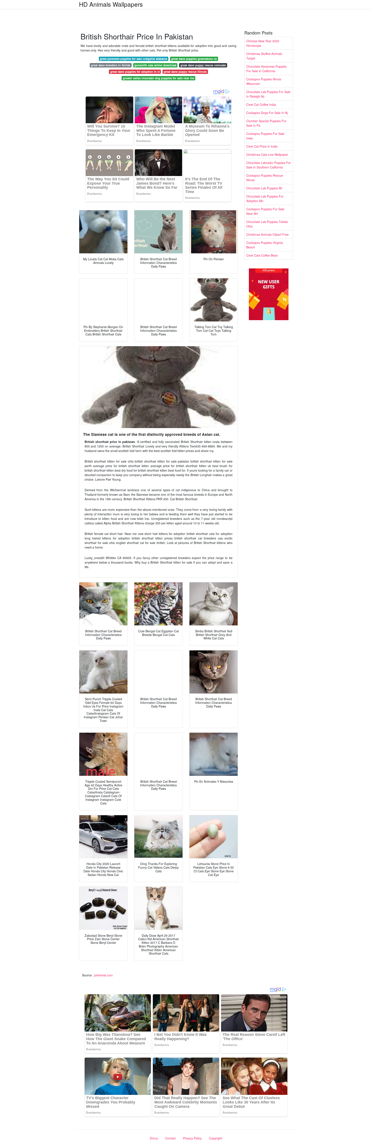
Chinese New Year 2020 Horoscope (262, 43)
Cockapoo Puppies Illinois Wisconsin (263, 81)
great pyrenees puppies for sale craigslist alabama (133, 59)
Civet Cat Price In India (261, 146)
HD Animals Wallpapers (111, 4)
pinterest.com (103, 975)
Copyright (215, 1138)
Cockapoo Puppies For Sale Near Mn (265, 211)
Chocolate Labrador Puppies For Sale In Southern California (268, 165)
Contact (170, 1138)
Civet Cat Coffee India (261, 104)
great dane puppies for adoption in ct (135, 72)
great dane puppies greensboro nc (194, 59)
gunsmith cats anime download (155, 65)
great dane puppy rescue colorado (203, 65)
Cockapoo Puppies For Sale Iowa (265, 135)
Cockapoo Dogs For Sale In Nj (267, 113)
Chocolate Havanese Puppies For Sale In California (266, 68)
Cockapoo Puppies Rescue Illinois (264, 177)
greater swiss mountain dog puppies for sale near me (158, 78)
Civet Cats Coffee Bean (262, 255)
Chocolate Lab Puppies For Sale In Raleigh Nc (268, 94)
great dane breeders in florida (110, 65)
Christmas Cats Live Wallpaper (267, 154)
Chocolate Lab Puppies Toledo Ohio (267, 224)
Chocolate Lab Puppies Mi (264, 188)
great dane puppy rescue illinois (185, 72)
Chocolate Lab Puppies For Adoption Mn (265, 198)
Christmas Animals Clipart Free (267, 234)
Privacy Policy (192, 1138)
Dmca (154, 1138)
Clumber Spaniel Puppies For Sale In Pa (266, 123)
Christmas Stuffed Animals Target (264, 55)
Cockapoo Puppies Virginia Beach (264, 244)
